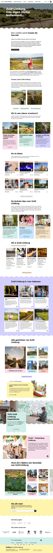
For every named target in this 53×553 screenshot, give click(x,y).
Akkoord (35, 550)
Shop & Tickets (37, 1)
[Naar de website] (17, 175)
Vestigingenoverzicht (19, 542)
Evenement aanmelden (33, 542)
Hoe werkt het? (15, 108)
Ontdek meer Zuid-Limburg (27, 272)
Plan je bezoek (30, 1)
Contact (12, 542)
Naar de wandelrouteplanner (35, 108)
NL (48, 1)
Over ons (26, 542)
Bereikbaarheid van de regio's (26, 376)
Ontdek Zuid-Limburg (15, 49)
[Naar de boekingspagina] (30, 175)
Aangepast (39, 550)
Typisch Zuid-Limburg (17, 1)
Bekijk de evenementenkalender (26, 196)
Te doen (24, 1)
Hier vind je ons (16, 429)
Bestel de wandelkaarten (24, 108)
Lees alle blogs (12, 394)
